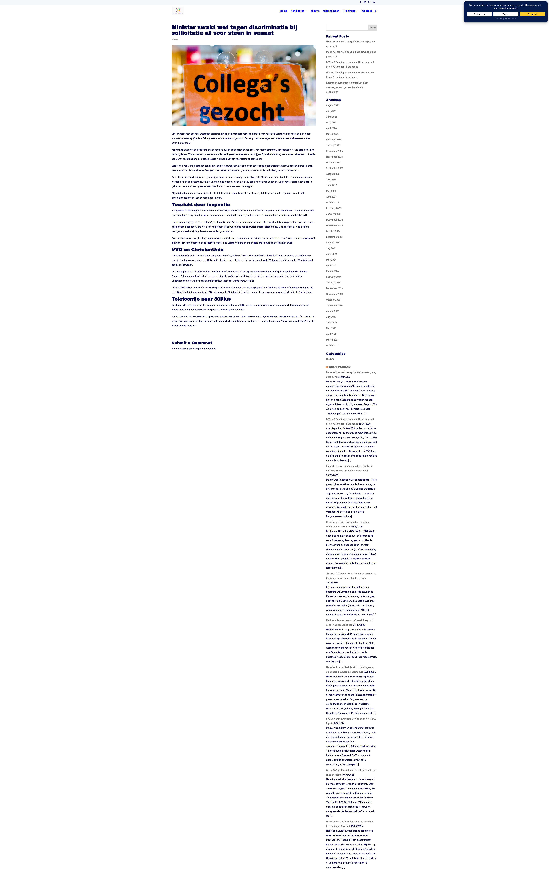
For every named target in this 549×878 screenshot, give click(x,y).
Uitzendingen (331, 11)
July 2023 (331, 317)
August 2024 (332, 242)
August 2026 (332, 105)
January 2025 (333, 214)
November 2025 (334, 156)
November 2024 (334, 225)
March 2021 (332, 345)
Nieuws (315, 11)
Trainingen (349, 11)
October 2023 (333, 299)
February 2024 (333, 277)
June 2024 (331, 254)
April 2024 (331, 265)
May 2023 (331, 328)
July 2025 (331, 179)
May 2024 (331, 259)
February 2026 (333, 139)
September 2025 (334, 168)
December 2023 (334, 288)
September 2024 (334, 237)
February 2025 (333, 208)
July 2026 (331, 111)
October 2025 (333, 162)
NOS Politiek (339, 367)
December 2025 (334, 151)
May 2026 (331, 122)
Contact (367, 11)
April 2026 (331, 128)
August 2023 (332, 311)
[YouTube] (374, 3)
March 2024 (332, 271)
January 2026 (333, 145)
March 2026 (332, 134)
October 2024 (333, 231)
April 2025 (331, 196)
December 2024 (334, 219)
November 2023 (334, 294)
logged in (190, 348)
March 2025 (332, 202)
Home (283, 11)
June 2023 (331, 322)
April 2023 (331, 334)
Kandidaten (297, 11)
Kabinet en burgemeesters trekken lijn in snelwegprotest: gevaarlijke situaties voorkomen (347, 87)
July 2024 (331, 248)
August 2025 (332, 174)
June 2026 (331, 116)
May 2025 (331, 191)
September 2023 (334, 305)
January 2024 (333, 282)
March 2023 (332, 339)
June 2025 (331, 185)
